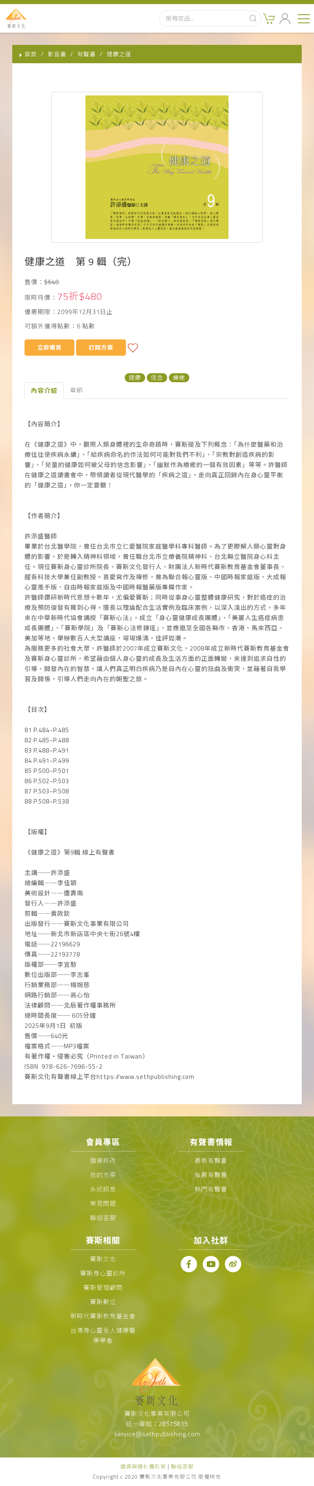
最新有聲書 (211, 1160)
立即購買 (49, 347)
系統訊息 (103, 1189)
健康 (135, 377)
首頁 (31, 54)
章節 (76, 390)
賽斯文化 (103, 1259)
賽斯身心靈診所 (103, 1273)
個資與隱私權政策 (143, 1466)
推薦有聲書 (211, 1175)
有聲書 (86, 54)
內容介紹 (44, 390)
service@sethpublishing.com (157, 1434)
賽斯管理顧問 (103, 1287)
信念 (157, 377)
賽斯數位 (103, 1302)
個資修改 (103, 1160)
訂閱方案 (101, 347)
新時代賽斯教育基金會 (103, 1316)
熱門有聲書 (211, 1189)
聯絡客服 (103, 1217)
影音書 (57, 54)
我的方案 (103, 1175)
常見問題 (103, 1203)
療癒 (179, 377)
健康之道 (119, 54)
